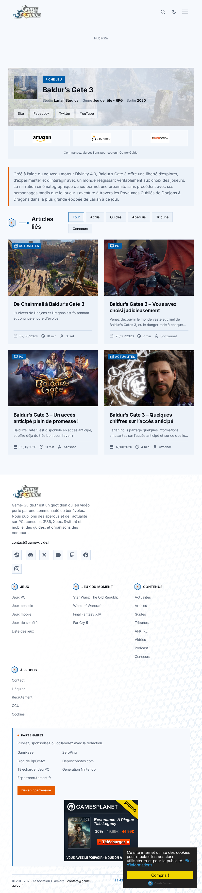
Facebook (42, 113)
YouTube (87, 113)
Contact (18, 680)
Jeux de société (24, 622)
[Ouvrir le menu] (185, 12)
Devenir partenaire (36, 790)
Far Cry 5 (80, 622)
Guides (116, 217)
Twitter (64, 113)
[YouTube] (58, 555)
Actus (95, 217)
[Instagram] (17, 569)
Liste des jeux (23, 631)
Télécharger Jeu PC (33, 769)
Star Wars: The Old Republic (96, 597)
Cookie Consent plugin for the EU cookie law (160, 883)
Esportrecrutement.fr (34, 778)
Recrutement (22, 697)
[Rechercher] (163, 12)
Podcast (141, 648)
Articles (141, 605)
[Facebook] (86, 555)
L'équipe (19, 689)
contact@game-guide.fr (31, 542)
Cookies (18, 714)
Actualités (143, 597)
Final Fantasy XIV (87, 614)
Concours (80, 229)
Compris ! (160, 875)
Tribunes (142, 622)
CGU (15, 705)
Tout (76, 217)
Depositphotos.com (78, 761)
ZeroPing (69, 752)
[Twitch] (72, 555)
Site (21, 113)
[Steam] (17, 555)
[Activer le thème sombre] (174, 12)
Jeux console (22, 605)
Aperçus (139, 217)
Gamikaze (25, 752)
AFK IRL (141, 631)
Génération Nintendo (79, 769)
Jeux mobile (21, 614)
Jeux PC (18, 597)
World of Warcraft (87, 605)
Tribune (162, 217)
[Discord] (30, 555)
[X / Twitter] (44, 555)
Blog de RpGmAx (31, 761)
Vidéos (140, 639)
